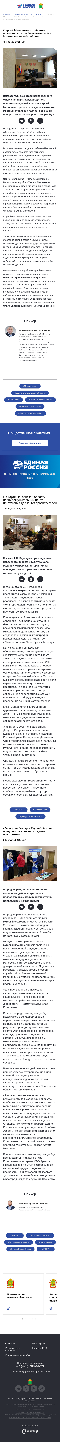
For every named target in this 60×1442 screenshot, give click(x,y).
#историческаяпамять (40, 1235)
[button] (22, 1319)
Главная (7, 14)
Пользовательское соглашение (30, 1410)
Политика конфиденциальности (30, 1412)
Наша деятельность (23, 14)
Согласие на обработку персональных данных (30, 1417)
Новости (39, 14)
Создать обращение (30, 443)
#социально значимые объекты (30, 393)
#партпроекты (40, 810)
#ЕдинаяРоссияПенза (20, 1249)
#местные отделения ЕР (40, 400)
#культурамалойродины (30, 816)
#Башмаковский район (30, 406)
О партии (10, 1343)
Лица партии (38, 1343)
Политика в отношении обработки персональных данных (30, 1415)
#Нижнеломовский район (30, 413)
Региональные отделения (12, 1349)
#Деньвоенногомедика (18, 1242)
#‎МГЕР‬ (45, 1249)
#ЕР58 (18, 810)
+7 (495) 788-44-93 (30, 1366)
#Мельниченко (30, 386)
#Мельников (13, 400)
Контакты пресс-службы (17, 1355)
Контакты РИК (39, 1348)
